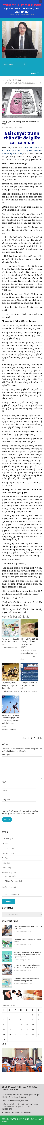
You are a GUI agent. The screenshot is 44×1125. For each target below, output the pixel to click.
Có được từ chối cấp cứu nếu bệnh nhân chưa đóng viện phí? (26, 979)
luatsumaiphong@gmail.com (17, 1101)
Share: (24, 738)
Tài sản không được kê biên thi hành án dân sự (10, 641)
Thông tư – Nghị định (13, 881)
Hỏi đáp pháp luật (27, 653)
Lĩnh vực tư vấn (8, 848)
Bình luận (6, 754)
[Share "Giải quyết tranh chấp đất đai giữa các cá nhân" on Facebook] (29, 738)
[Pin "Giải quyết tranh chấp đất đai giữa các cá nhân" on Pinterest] (39, 738)
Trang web (6, 800)
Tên (4, 782)
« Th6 (4, 1044)
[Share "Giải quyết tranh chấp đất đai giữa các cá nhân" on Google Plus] (35, 738)
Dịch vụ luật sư (8, 838)
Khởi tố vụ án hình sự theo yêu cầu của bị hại (29, 685)
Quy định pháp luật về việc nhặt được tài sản (27, 940)
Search (8, 901)
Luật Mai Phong (8, 853)
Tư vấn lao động (7, 691)
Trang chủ (6, 863)
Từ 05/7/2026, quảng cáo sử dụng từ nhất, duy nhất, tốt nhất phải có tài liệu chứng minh (27, 954)
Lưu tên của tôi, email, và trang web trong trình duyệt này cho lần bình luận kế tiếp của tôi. (20, 812)
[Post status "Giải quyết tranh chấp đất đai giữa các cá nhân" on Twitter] (32, 738)
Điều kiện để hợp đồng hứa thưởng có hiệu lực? (28, 927)
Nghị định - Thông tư (9, 729)
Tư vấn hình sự (26, 691)
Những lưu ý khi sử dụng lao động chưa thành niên (9, 685)
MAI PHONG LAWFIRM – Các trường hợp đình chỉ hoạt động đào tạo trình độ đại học (10, 719)
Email (4, 791)
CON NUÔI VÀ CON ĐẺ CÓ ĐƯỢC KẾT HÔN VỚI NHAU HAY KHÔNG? (29, 643)
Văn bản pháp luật (9, 872)
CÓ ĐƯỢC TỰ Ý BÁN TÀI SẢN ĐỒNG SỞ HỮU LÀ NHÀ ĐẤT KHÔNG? (27, 966)
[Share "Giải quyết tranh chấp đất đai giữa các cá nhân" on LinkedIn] (41, 738)
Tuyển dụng (6, 868)
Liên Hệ (5, 843)
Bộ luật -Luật (10, 876)
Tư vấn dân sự (7, 647)
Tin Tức (5, 858)
